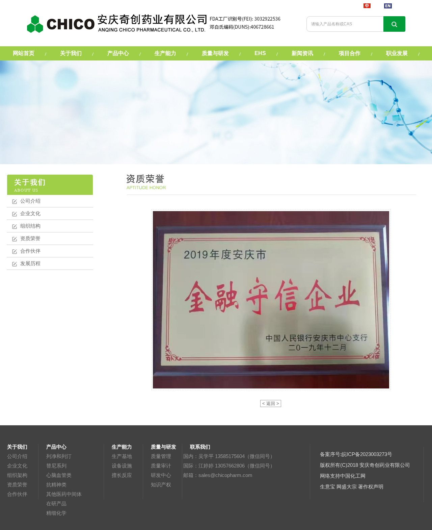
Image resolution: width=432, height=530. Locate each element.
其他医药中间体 (64, 494)
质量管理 (161, 456)
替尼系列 (56, 466)
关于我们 (71, 53)
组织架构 (17, 475)
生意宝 (327, 486)
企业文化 (30, 213)
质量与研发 (215, 53)
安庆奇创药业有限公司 (384, 465)
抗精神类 (56, 484)
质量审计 (161, 466)
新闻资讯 (302, 53)
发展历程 (30, 263)
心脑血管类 (59, 475)
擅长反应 (122, 475)
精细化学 (56, 513)
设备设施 (122, 466)
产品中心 (118, 53)
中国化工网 (353, 476)
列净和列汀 (59, 456)
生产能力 (165, 53)
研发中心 (161, 475)
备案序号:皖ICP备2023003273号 (356, 454)
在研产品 (56, 503)
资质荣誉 (30, 238)
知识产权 (161, 484)
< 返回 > (270, 403)
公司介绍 (30, 201)
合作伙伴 (30, 251)
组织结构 (30, 226)
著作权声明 (370, 486)
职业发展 (397, 53)
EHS (260, 53)
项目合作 (349, 53)
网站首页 (23, 53)
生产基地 (122, 456)
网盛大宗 (346, 486)
